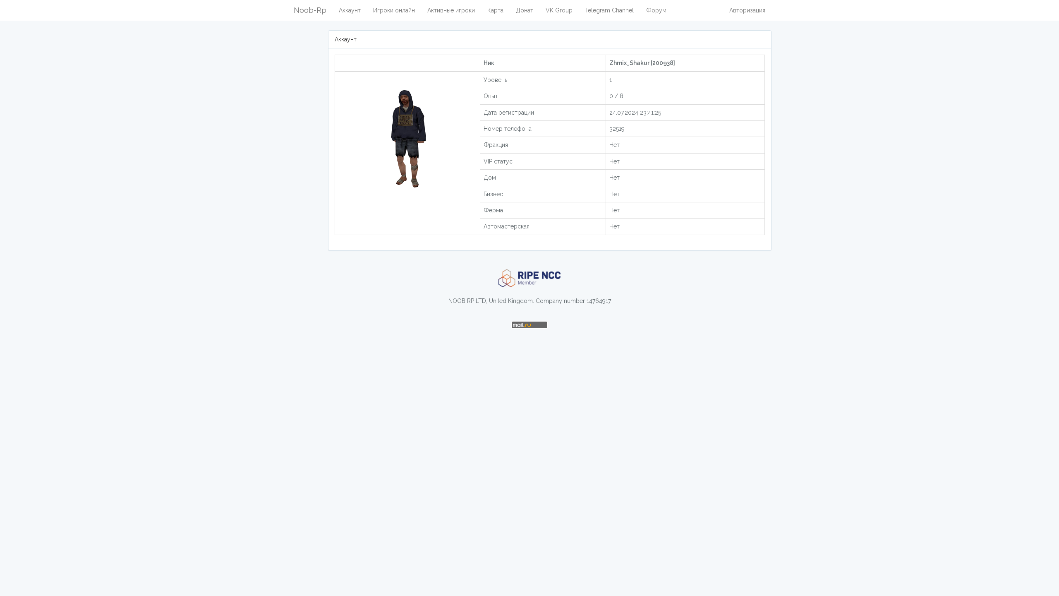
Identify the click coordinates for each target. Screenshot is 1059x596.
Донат (524, 10)
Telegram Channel (609, 10)
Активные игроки (451, 10)
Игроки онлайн (394, 10)
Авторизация (747, 10)
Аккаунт (350, 10)
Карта (495, 10)
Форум (656, 10)
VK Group (559, 10)
